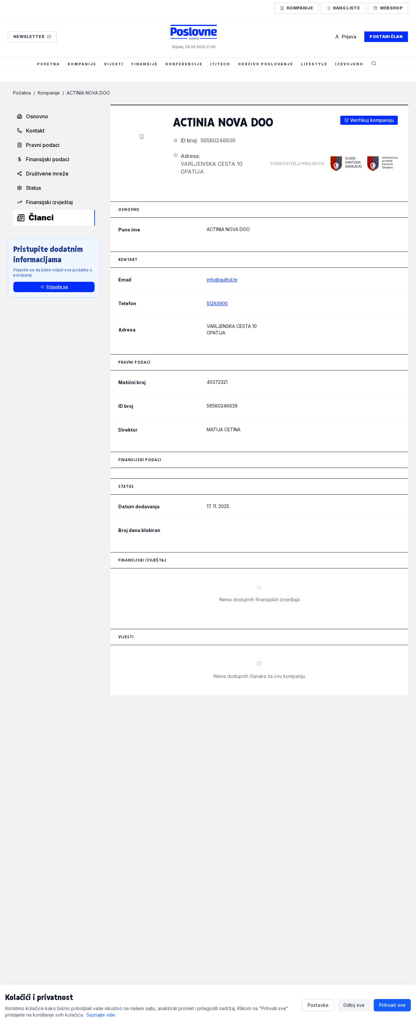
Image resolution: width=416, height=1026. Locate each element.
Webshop (391, 8)
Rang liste (346, 8)
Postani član (386, 36)
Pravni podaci (42, 145)
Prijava (349, 36)
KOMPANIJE (82, 64)
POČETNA (48, 64)
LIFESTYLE (314, 64)
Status (33, 188)
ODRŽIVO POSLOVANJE (265, 64)
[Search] (374, 64)
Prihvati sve (392, 1005)
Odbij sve (354, 1005)
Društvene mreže (47, 173)
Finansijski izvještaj (49, 202)
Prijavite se (57, 286)
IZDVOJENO (349, 64)
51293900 (217, 303)
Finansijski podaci (47, 159)
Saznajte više (100, 1015)
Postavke (318, 1005)
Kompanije (300, 8)
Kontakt (35, 130)
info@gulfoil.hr (222, 279)
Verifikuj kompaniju (372, 120)
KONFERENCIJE (183, 64)
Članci (41, 217)
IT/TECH (220, 64)
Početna (22, 93)
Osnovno (37, 116)
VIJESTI (114, 64)
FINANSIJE (144, 64)
